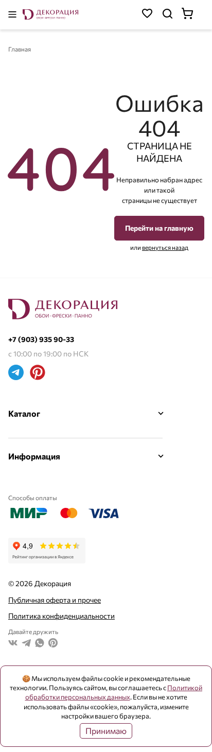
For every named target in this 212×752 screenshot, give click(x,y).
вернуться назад (165, 247)
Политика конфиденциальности (61, 615)
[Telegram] (16, 374)
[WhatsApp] (39, 644)
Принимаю (106, 731)
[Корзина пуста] (192, 14)
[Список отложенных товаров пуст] (147, 14)
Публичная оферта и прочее (54, 599)
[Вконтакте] (12, 644)
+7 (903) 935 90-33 (41, 339)
